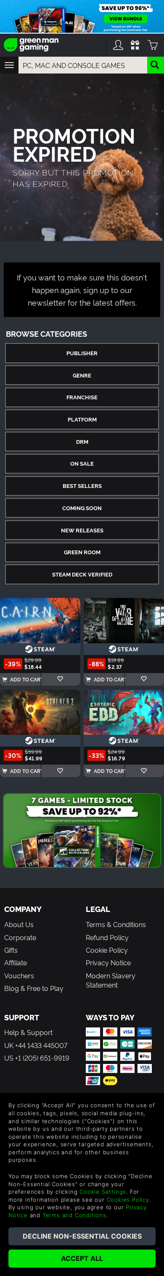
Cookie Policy (107, 949)
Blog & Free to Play (33, 988)
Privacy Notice (108, 962)
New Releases (82, 530)
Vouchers (19, 975)
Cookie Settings (102, 1191)
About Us (19, 924)
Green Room (82, 551)
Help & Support (28, 1032)
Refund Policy (107, 937)
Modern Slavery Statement (110, 980)
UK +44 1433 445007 (35, 1045)
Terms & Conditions (116, 924)
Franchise (82, 397)
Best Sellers (82, 485)
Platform (82, 419)
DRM (82, 441)
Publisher (82, 352)
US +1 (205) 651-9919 (36, 1057)
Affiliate (15, 962)
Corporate (20, 937)
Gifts (11, 949)
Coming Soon (82, 507)
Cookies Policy (128, 1199)
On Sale (82, 463)
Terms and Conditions (74, 1215)
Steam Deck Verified (82, 574)
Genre (82, 375)
